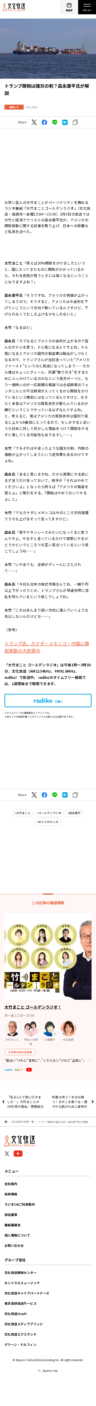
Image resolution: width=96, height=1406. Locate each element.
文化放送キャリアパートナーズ (26, 1293)
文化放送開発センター (20, 1272)
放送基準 (10, 1214)
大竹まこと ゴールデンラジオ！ (33, 1007)
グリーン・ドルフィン (20, 1344)
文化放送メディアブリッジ (23, 1324)
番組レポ (14, 107)
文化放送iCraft (15, 1313)
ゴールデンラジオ (49, 813)
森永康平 (75, 813)
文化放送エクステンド (20, 1334)
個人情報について (17, 1235)
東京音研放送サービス (20, 1303)
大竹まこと (23, 813)
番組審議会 (12, 1225)
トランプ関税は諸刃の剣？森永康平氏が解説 (63, 1121)
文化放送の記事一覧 (22, 1121)
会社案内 (10, 1184)
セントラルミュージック (22, 1283)
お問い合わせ (14, 1245)
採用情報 (10, 1194)
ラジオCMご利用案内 (19, 1204)
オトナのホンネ (48, 822)
